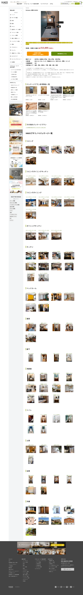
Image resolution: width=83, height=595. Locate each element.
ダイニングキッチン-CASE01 (31, 231)
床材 (24, 563)
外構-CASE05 (69, 506)
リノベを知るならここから (54, 565)
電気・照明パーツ (26, 574)
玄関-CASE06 (43, 486)
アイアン (11, 220)
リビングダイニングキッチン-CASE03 (56, 176)
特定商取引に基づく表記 (13, 562)
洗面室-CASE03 (56, 373)
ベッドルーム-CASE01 (30, 292)
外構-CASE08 (56, 516)
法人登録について (12, 572)
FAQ (9, 560)
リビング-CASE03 (56, 145)
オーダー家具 (25, 562)
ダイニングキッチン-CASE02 (44, 231)
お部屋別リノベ (14, 94)
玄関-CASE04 (69, 475)
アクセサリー (25, 570)
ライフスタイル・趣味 (53, 566)
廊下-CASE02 (43, 353)
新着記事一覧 (14, 87)
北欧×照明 (12, 206)
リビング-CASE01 (31, 145)
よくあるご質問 (14, 79)
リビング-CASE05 (31, 156)
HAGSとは (10, 559)
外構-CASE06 (31, 516)
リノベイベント (44, 3)
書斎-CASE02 (43, 323)
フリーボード (25, 560)
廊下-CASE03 (56, 353)
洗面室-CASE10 (43, 395)
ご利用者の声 (14, 76)
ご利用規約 (11, 566)
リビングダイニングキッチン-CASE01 (31, 176)
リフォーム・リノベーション (41, 560)
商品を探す (19, 3)
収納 (24, 568)
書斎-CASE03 (56, 323)
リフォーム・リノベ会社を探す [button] (14, 66)
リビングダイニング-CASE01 (31, 197)
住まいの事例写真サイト (13, 576)
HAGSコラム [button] (13, 82)
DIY (10, 218)
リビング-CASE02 (43, 145)
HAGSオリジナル (13, 216)
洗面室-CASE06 (43, 384)
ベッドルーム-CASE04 (69, 292)
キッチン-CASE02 (43, 251)
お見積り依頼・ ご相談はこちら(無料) (38, 53)
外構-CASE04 (56, 506)
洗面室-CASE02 (43, 373)
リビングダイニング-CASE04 (69, 197)
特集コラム (13, 92)
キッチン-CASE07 (56, 262)
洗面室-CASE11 (56, 395)
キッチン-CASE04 (69, 251)
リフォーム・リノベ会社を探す (31, 3)
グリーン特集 (12, 200)
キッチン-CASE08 (69, 262)
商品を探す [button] (12, 10)
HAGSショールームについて (14, 571)
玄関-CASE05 (31, 486)
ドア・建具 (25, 566)
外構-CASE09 (69, 516)
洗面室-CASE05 (31, 384)
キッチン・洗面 (25, 571)
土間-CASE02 (43, 445)
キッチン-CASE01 (31, 251)
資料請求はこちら (62, 53)
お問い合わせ (11, 569)
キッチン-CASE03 (56, 251)
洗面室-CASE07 (56, 384)
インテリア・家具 (26, 577)
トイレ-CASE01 (31, 414)
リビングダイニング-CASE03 (56, 197)
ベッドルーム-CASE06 (43, 303)
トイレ (11, 210)
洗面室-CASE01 (31, 373)
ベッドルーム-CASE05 (30, 303)
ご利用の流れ (14, 74)
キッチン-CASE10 (43, 273)
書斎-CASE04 (69, 323)
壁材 (24, 565)
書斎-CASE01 (31, 323)
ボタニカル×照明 (13, 202)
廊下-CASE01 (31, 353)
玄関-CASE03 (56, 475)
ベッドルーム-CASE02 (43, 292)
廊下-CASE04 (69, 353)
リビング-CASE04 (69, 145)
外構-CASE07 (43, 516)
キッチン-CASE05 (31, 262)
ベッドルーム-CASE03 (56, 292)
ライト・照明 (25, 573)
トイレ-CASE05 (31, 425)
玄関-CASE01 (31, 475)
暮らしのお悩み (14, 97)
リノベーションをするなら (16, 69)
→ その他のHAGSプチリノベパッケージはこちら (36, 127)
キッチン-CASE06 (43, 262)
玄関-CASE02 (43, 475)
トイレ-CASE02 (43, 414)
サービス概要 (14, 72)
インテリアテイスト (52, 570)
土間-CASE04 (69, 445)
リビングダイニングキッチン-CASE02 (44, 176)
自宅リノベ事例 (14, 90)
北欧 (11, 212)
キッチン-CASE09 (31, 273)
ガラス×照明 (12, 208)
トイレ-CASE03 (56, 414)
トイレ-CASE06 (43, 425)
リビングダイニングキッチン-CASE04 (69, 176)
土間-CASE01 (31, 445)
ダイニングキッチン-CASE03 (56, 231)
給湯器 (24, 581)
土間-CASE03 (56, 445)
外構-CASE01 (31, 506)
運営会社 (10, 567)
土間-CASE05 (31, 455)
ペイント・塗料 (25, 576)
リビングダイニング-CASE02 (44, 197)
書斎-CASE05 (31, 334)
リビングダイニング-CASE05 (31, 210)
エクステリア (25, 579)
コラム (51, 3)
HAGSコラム (50, 559)
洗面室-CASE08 (69, 384)
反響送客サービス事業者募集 (14, 574)
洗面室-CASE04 (69, 373)
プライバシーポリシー (13, 564)
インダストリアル (13, 214)
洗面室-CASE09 (31, 395)
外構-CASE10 (31, 527)
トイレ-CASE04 (69, 414)
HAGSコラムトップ (15, 85)
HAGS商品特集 (14, 99)
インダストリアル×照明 (14, 204)
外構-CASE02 (43, 506)
